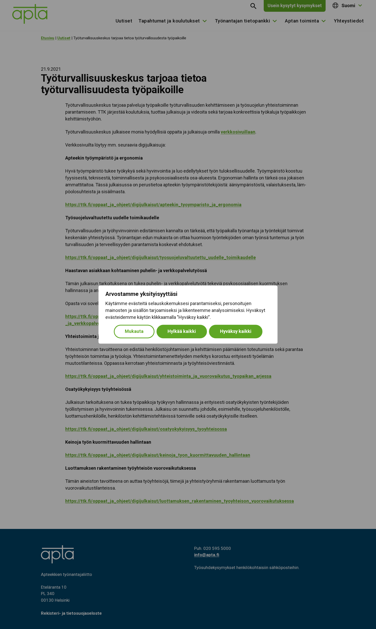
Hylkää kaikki (182, 331)
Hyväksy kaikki (235, 331)
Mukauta (134, 331)
